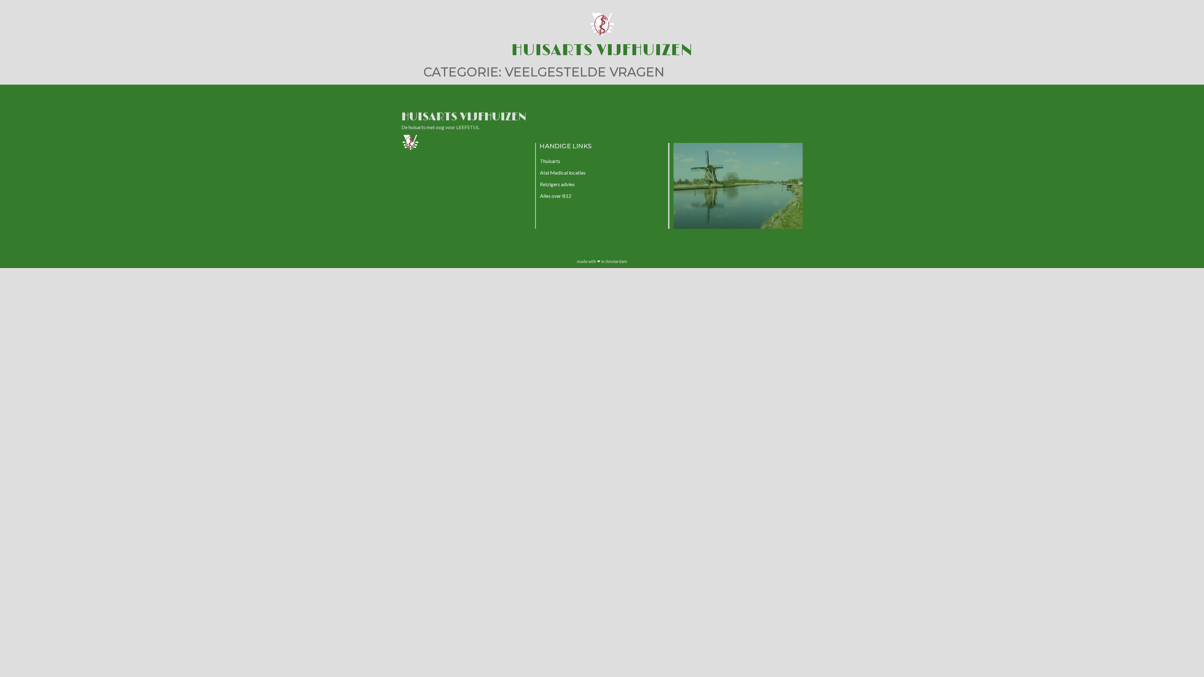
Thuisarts (550, 161)
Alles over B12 (555, 196)
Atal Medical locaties (563, 173)
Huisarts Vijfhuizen (602, 50)
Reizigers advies (557, 184)
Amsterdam (616, 261)
